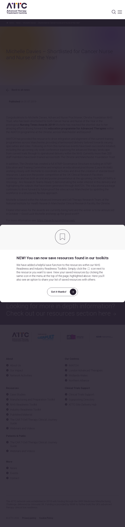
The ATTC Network (17, 8)
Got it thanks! (58, 291)
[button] (120, 9)
